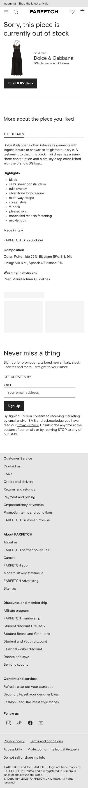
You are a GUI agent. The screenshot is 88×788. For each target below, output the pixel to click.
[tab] (15, 133)
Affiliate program (16, 610)
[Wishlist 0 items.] (72, 12)
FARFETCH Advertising (21, 580)
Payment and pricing (19, 497)
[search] (16, 12)
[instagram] (9, 723)
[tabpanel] (44, 212)
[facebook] (30, 723)
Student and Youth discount (25, 641)
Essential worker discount (23, 649)
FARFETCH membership (22, 618)
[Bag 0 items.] (82, 12)
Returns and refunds (19, 489)
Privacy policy (14, 741)
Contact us (12, 466)
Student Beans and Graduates (27, 633)
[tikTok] (19, 723)
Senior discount (16, 664)
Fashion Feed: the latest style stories (31, 702)
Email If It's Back (20, 83)
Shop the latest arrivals (33, 3)
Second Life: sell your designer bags (31, 694)
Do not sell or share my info (24, 757)
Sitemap (10, 588)
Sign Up (13, 406)
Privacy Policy (28, 425)
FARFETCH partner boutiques (26, 550)
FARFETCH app (16, 565)
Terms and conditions (46, 741)
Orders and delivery (18, 481)
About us (11, 542)
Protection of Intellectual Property (53, 749)
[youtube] (41, 723)
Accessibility (13, 749)
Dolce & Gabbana (53, 57)
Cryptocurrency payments (24, 504)
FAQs (8, 474)
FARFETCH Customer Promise (27, 520)
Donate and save (16, 656)
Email (7, 384)
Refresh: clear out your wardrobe (28, 686)
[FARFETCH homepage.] (44, 12)
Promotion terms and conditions (28, 512)
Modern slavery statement (23, 573)
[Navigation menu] (6, 12)
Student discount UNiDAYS (24, 626)
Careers (9, 557)
